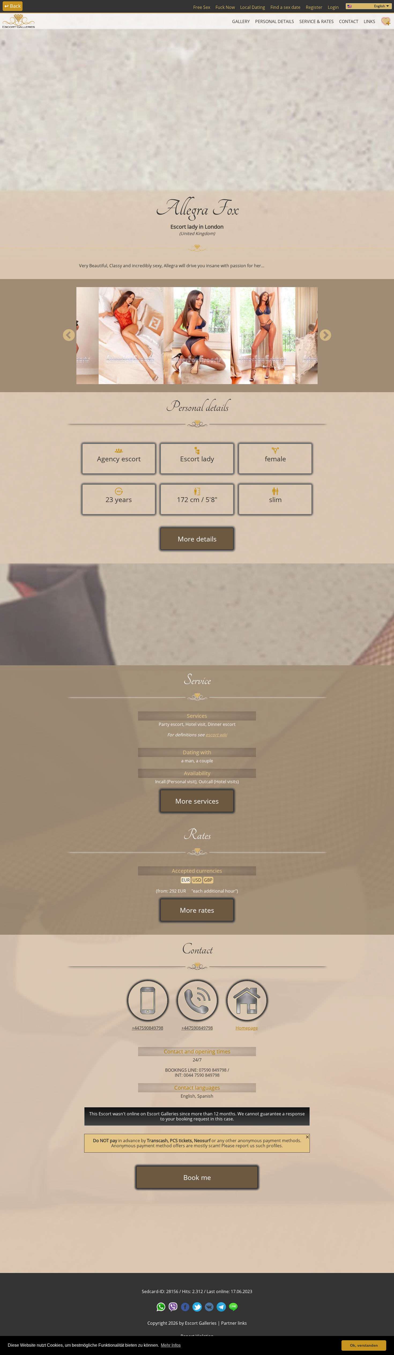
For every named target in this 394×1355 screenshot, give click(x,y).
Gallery (241, 21)
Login (333, 7)
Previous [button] (68, 336)
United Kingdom (197, 233)
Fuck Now (225, 7)
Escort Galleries (201, 1323)
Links (369, 21)
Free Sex (201, 7)
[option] (197, 108)
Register (314, 7)
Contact (348, 21)
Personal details (274, 21)
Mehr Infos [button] (171, 1345)
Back (13, 6)
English (379, 6)
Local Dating (252, 7)
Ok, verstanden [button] (364, 1345)
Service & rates (316, 21)
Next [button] (325, 336)
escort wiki (216, 735)
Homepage (247, 1028)
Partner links (234, 1323)
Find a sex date (285, 7)
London (214, 226)
